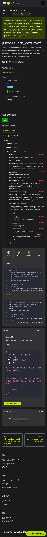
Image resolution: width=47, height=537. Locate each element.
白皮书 (4, 504)
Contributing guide (17, 35)
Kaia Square (7, 463)
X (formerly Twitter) (10, 487)
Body (8, 345)
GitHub (5, 501)
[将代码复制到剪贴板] (40, 271)
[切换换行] (36, 271)
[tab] (11, 91)
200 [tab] (5, 120)
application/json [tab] (9, 73)
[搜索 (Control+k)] (43, 3)
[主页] (4, 10)
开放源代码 (6, 521)
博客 (3, 484)
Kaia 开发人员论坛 (9, 480)
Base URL (9, 337)
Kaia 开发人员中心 (9, 460)
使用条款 (5, 517)
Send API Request (12, 403)
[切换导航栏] (4, 3)
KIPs (3, 467)
